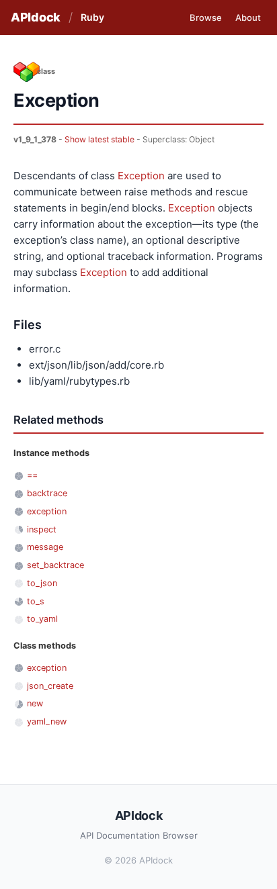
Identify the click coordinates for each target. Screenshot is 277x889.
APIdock (36, 17)
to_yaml (42, 619)
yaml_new (47, 721)
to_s (35, 601)
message (45, 547)
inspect (41, 529)
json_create (50, 686)
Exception (141, 175)
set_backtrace (55, 565)
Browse (206, 17)
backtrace (47, 493)
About (248, 17)
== (32, 475)
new (35, 703)
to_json (42, 583)
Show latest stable (99, 139)
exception (47, 511)
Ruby (92, 17)
